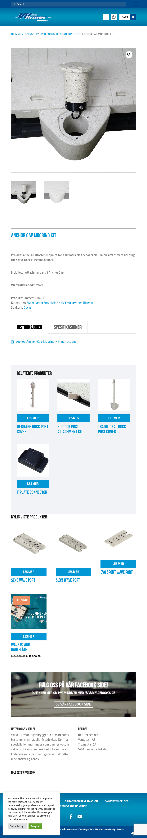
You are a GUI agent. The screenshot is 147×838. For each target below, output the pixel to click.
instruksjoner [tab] (29, 327)
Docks (27, 307)
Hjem (14, 34)
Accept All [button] (35, 826)
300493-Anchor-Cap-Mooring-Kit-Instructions (46, 341)
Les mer (33, 418)
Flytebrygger (28, 34)
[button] (129, 54)
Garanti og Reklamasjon (81, 801)
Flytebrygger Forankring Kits (60, 34)
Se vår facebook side (73, 704)
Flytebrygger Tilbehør (79, 303)
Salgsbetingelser (117, 801)
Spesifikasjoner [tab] (68, 327)
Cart (128, 17)
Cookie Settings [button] (17, 826)
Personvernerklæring (72, 806)
